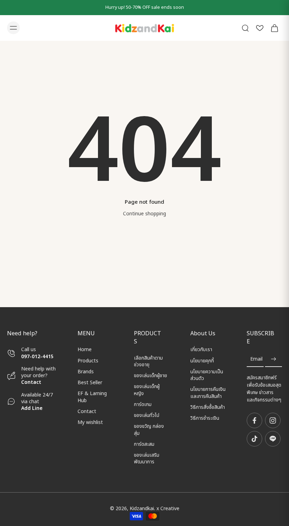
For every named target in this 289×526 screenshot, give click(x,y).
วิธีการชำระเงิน (204, 418)
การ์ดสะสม (144, 444)
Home (85, 349)
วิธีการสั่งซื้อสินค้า (207, 407)
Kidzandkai (142, 508)
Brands (86, 371)
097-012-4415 (38, 356)
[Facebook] (254, 420)
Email (256, 359)
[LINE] (273, 438)
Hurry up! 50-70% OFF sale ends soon (144, 7)
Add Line (32, 408)
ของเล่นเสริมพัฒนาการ (146, 458)
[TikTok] (254, 438)
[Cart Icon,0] (274, 28)
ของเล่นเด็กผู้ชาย (150, 375)
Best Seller (90, 382)
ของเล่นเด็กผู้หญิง (147, 390)
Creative (169, 508)
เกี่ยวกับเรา (201, 349)
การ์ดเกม (143, 404)
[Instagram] (273, 420)
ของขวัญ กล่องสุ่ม (149, 430)
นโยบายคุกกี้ (202, 360)
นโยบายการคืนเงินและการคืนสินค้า (208, 393)
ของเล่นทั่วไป (146, 415)
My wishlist (90, 422)
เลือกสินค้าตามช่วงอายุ (148, 361)
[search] (245, 28)
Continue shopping (144, 213)
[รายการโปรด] (259, 28)
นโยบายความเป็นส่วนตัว (206, 375)
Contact (31, 382)
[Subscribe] (273, 359)
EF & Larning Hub (92, 397)
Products (88, 360)
